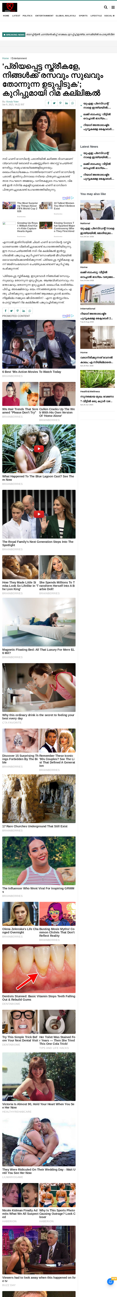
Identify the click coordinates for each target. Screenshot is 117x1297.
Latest (16, 16)
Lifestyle (96, 16)
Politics (27, 16)
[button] (113, 7)
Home (6, 16)
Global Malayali (66, 16)
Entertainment (44, 16)
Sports (83, 16)
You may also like (93, 194)
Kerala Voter (12, 101)
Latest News (89, 146)
